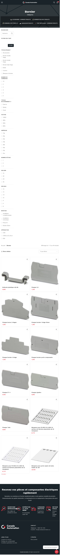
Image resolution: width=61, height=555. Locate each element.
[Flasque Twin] (15, 411)
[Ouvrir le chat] (57, 552)
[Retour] (30, 8)
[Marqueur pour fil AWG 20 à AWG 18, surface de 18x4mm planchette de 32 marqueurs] (15, 450)
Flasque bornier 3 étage (9, 357)
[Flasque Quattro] (44, 376)
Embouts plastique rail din (10, 287)
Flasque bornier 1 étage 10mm (40, 322)
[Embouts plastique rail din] (15, 271)
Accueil (3, 245)
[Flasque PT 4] (15, 376)
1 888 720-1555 (41, 528)
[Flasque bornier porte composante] (44, 341)
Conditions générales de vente (9, 543)
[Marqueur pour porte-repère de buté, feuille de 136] (44, 450)
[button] (27, 259)
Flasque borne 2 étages (9, 322)
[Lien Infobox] (15, 527)
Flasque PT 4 (6, 392)
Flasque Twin (6, 427)
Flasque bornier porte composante (42, 357)
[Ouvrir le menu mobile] (2, 2)
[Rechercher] (54, 2)
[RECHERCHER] (12, 33)
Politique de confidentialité (8, 541)
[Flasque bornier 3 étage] (15, 341)
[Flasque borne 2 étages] (15, 306)
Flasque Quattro (36, 392)
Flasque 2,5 (35, 287)
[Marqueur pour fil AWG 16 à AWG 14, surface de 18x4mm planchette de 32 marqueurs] (44, 411)
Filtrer (11, 45)
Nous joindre (34, 539)
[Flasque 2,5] (44, 271)
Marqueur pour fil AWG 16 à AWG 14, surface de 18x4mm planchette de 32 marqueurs (43, 429)
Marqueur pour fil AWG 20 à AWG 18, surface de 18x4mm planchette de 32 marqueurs (13, 467)
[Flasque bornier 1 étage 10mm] (44, 306)
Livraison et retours (6, 539)
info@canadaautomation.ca (43, 529)
